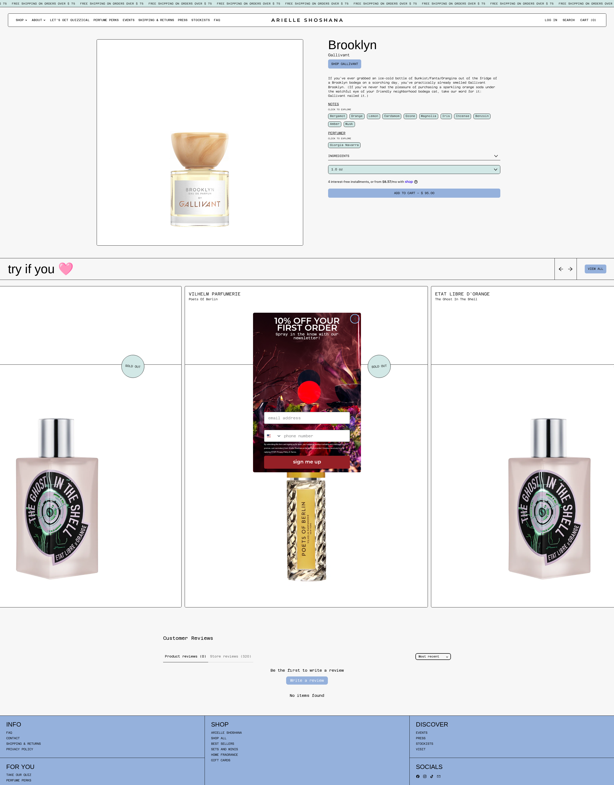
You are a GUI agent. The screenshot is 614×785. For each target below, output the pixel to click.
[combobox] (273, 436)
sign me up (307, 462)
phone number (278, 426)
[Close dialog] (355, 319)
